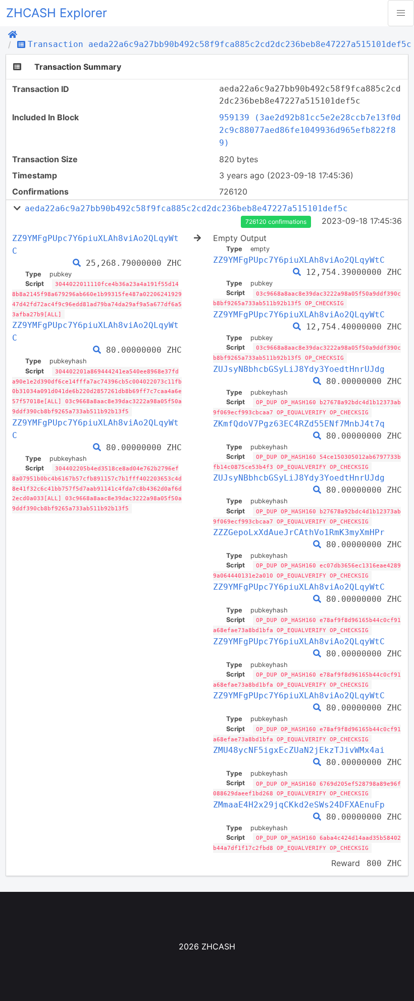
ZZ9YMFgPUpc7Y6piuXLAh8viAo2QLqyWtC (299, 260)
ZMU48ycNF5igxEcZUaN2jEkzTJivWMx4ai (299, 750)
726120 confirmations (275, 221)
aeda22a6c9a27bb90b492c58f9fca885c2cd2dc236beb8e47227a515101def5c (186, 208)
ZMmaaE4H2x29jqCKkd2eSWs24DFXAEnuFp (299, 804)
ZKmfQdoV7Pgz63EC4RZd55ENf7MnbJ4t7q (299, 423)
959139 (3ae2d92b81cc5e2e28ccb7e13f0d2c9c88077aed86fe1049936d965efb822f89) (310, 130)
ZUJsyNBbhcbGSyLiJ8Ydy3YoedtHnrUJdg (299, 369)
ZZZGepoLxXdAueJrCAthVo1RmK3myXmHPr (299, 532)
